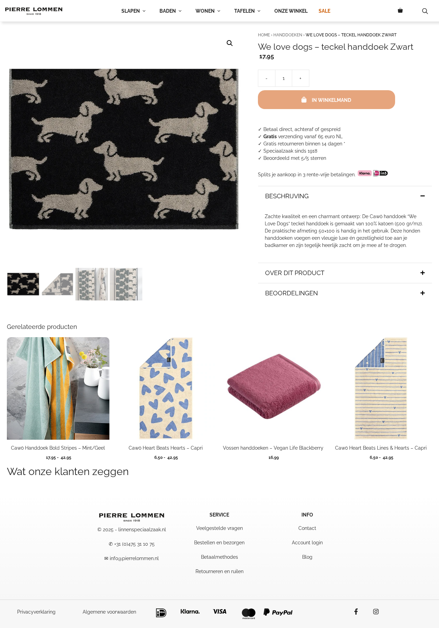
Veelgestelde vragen (219, 528)
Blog (307, 557)
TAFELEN (244, 11)
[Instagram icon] (372, 611)
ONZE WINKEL (291, 11)
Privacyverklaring (36, 612)
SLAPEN (130, 11)
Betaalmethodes (219, 557)
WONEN (205, 11)
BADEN (167, 11)
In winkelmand (331, 100)
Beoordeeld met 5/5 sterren (294, 158)
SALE (324, 11)
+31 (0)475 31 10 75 (134, 544)
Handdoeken (287, 35)
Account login (307, 542)
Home (264, 35)
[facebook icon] (359, 611)
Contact (307, 528)
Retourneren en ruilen (219, 571)
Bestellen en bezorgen (219, 542)
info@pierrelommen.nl (134, 558)
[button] (230, 43)
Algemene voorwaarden (109, 612)
